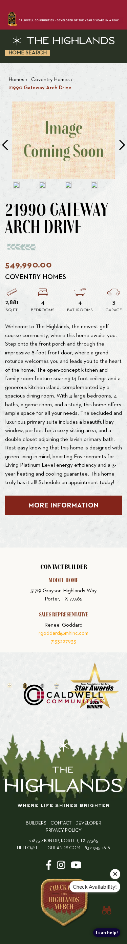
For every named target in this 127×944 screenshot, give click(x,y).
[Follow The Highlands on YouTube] (76, 867)
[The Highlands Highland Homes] (63, 40)
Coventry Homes (35, 277)
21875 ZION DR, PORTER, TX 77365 (63, 841)
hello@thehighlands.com (48, 848)
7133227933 (63, 641)
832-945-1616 (97, 848)
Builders (36, 823)
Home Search (27, 53)
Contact (60, 823)
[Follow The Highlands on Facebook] (49, 867)
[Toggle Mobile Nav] (117, 55)
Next (122, 145)
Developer (88, 823)
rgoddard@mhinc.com (63, 633)
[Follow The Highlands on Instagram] (61, 867)
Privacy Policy (64, 830)
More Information (63, 505)
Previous (4, 145)
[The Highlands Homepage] (63, 774)
